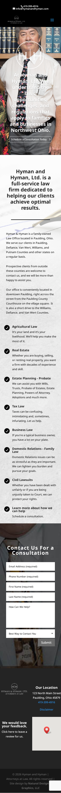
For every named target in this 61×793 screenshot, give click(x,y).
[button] (48, 730)
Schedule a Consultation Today (29, 139)
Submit (46, 642)
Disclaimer (46, 709)
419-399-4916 (46, 702)
